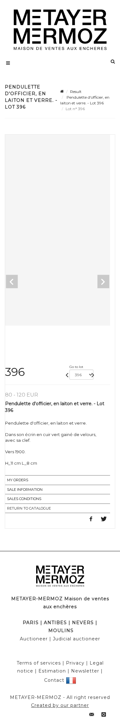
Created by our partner (60, 705)
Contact (54, 680)
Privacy (75, 663)
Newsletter (85, 671)
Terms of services (39, 663)
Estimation (52, 671)
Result (76, 91)
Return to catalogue (29, 508)
